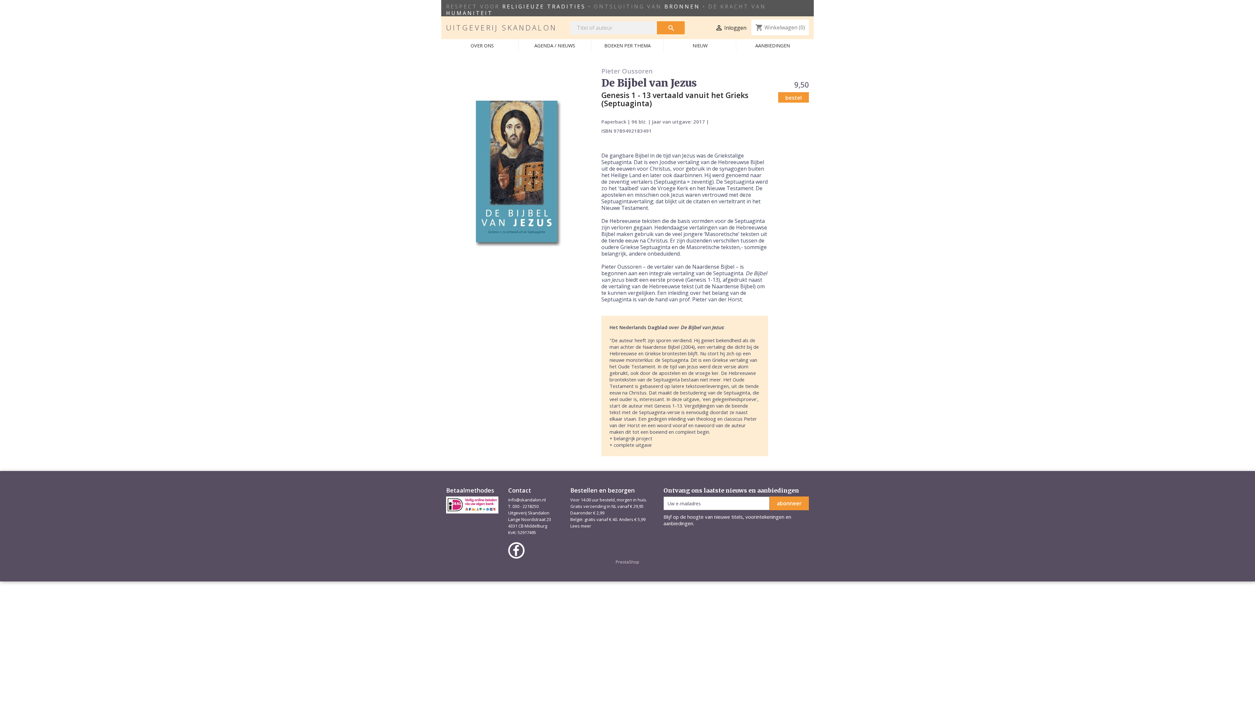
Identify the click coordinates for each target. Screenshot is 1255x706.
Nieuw (700, 45)
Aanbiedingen (772, 45)
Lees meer (580, 526)
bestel (793, 97)
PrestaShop (627, 562)
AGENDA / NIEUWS (554, 45)
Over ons (482, 45)
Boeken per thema (627, 45)
